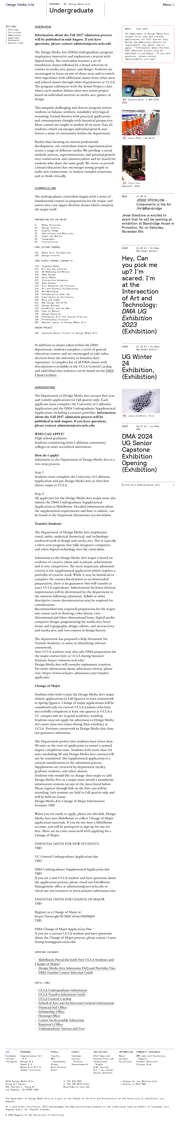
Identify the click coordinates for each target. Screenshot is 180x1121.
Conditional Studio (100, 1063)
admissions (14, 35)
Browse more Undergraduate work (141, 485)
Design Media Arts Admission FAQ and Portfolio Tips (76, 968)
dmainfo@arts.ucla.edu (76, 1087)
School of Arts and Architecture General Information (76, 1003)
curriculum (14, 32)
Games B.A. (26, 1064)
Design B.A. (27, 1062)
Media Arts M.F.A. (31, 1067)
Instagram (11, 1062)
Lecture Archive (77, 1060)
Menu (167, 4)
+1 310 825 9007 (72, 1081)
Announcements (80, 1064)
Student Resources (147, 1062)
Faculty (55, 1056)
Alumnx (54, 1064)
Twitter (10, 1059)
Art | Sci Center (103, 1070)
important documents (14, 39)
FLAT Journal (101, 1067)
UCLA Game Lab (101, 1056)
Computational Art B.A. (31, 1057)
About (122, 1056)
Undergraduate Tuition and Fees (61, 1029)
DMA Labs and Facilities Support (150, 1057)
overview (13, 30)
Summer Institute (30, 1070)
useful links (15, 43)
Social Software (102, 1073)
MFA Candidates (58, 1060)
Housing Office (49, 1016)
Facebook (11, 1056)
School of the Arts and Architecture (95, 1099)
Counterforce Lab (103, 1059)
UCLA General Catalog (54, 999)
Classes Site (143, 1064)
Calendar (77, 1056)
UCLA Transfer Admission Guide (62, 995)
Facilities (125, 1062)
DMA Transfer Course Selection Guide (65, 973)
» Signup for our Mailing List (138, 1081)
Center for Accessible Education (61, 1020)
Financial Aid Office (52, 1008)
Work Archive (58, 1067)
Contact (123, 1059)
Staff (54, 1070)
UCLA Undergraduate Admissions (62, 990)
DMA (7, 1052)
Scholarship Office (51, 1012)
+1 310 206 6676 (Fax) (76, 1084)
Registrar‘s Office (50, 1025)
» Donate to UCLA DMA (133, 1084)
